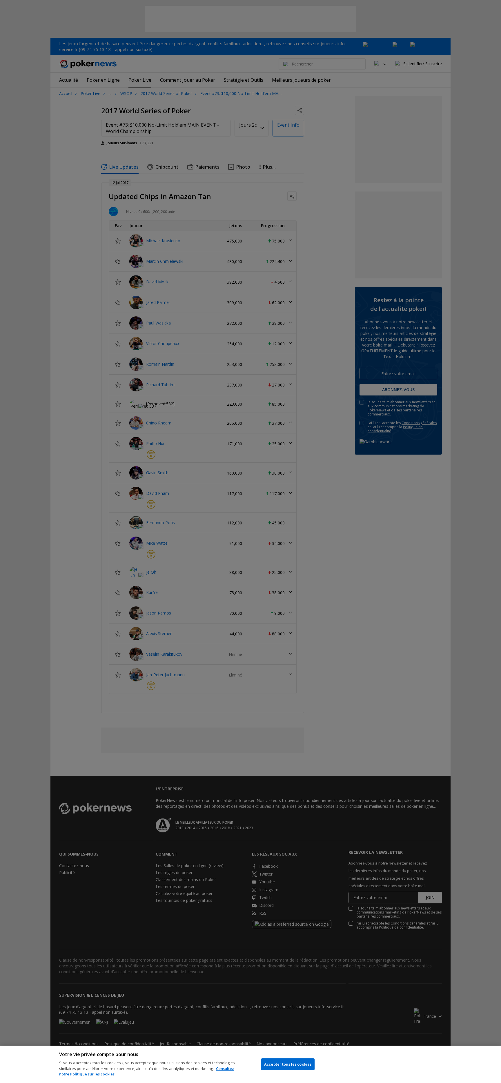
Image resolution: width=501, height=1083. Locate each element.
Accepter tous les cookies (287, 1064)
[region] (250, 1064)
